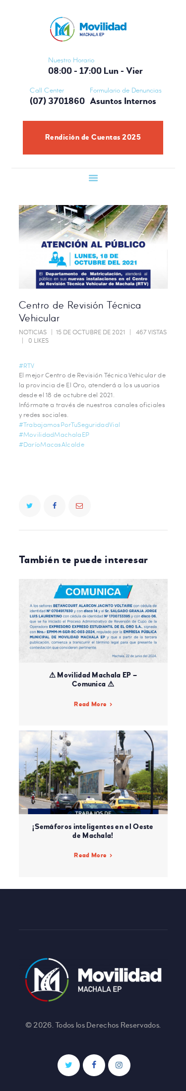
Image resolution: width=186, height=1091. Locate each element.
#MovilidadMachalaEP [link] (54, 434)
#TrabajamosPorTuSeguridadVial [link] (70, 424)
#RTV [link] (27, 365)
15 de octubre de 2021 (90, 331)
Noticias (33, 331)
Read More (90, 704)
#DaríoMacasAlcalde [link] (51, 444)
